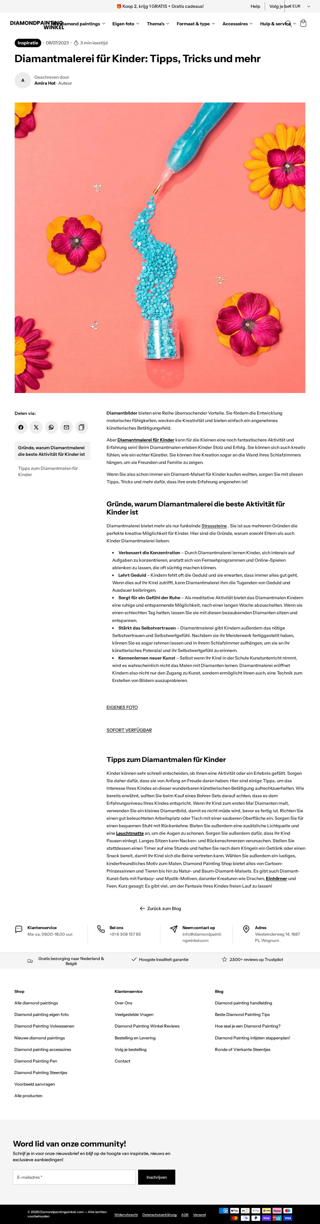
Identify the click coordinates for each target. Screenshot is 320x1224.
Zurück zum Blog (164, 908)
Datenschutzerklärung (159, 1215)
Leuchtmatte (130, 833)
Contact (122, 1060)
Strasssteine (214, 526)
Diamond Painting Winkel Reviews (147, 1025)
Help (255, 6)
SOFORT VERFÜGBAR (129, 730)
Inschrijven (157, 1177)
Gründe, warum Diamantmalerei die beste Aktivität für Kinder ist (51, 451)
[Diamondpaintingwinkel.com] (37, 24)
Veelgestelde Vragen (134, 1014)
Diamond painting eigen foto (41, 1014)
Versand (199, 1215)
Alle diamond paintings (36, 1002)
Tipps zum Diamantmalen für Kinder (48, 471)
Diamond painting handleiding (243, 1002)
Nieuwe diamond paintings (39, 1037)
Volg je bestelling (131, 1049)
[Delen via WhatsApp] (51, 427)
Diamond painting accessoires (42, 1049)
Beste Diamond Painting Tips (242, 1014)
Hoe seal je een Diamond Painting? (247, 1025)
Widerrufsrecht (126, 1215)
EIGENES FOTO (122, 707)
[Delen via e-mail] (66, 427)
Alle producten (28, 1095)
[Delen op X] (36, 427)
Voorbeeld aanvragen (34, 1084)
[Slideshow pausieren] (245, 6)
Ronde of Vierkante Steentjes (242, 1049)
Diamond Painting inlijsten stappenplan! (252, 1037)
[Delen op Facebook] (21, 427)
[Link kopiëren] (81, 427)
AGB (184, 1215)
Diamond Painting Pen (35, 1060)
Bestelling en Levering (135, 1037)
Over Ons (123, 1002)
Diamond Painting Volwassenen (44, 1025)
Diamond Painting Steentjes (40, 1072)
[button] (303, 24)
